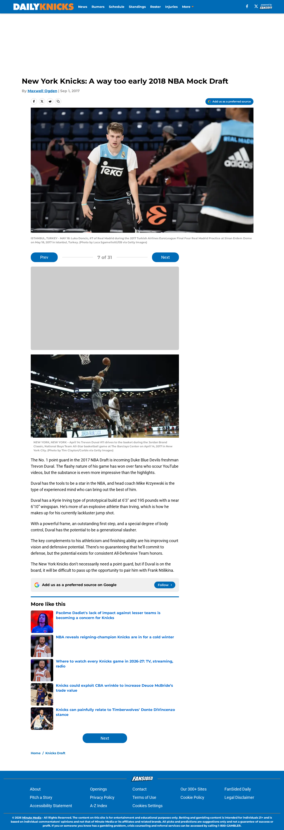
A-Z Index (98, 805)
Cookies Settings (147, 805)
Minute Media (31, 817)
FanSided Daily (238, 789)
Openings (98, 789)
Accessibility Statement (51, 805)
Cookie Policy (192, 797)
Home (36, 753)
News (82, 7)
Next (165, 257)
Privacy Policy (102, 797)
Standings (137, 7)
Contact (139, 789)
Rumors (98, 7)
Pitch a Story (41, 797)
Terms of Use (144, 797)
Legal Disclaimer (239, 797)
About (35, 789)
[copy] (58, 101)
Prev (44, 257)
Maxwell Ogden (42, 91)
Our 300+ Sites (194, 789)
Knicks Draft (55, 753)
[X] (256, 6)
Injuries (171, 7)
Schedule (116, 7)
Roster (155, 7)
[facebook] (247, 6)
